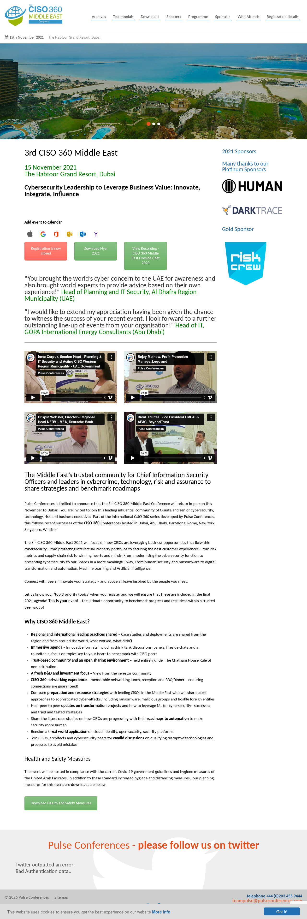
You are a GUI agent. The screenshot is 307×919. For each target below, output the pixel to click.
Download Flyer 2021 (96, 251)
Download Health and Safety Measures (61, 803)
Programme (198, 17)
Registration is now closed (46, 251)
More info (161, 912)
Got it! (281, 911)
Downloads (150, 17)
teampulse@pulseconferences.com (267, 901)
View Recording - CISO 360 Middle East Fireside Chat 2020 (145, 256)
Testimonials (123, 17)
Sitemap (61, 897)
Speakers (173, 17)
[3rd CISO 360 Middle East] (33, 25)
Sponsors (222, 17)
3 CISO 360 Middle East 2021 (57, 543)
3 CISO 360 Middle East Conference (139, 504)
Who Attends (249, 17)
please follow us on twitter (198, 846)
